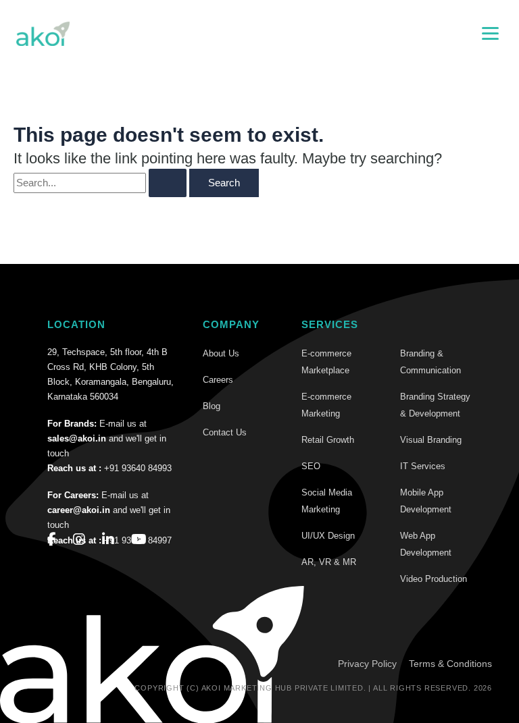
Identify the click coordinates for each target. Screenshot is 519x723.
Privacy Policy (367, 663)
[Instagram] (79, 539)
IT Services (422, 466)
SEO (310, 466)
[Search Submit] (168, 183)
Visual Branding (431, 440)
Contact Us (225, 432)
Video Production (433, 579)
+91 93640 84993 (138, 468)
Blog (211, 406)
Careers (218, 380)
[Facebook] (51, 539)
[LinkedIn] (108, 539)
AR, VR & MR (328, 562)
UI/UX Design (328, 536)
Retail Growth (327, 440)
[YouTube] (139, 539)
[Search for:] (100, 183)
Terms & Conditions (450, 663)
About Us (221, 353)
